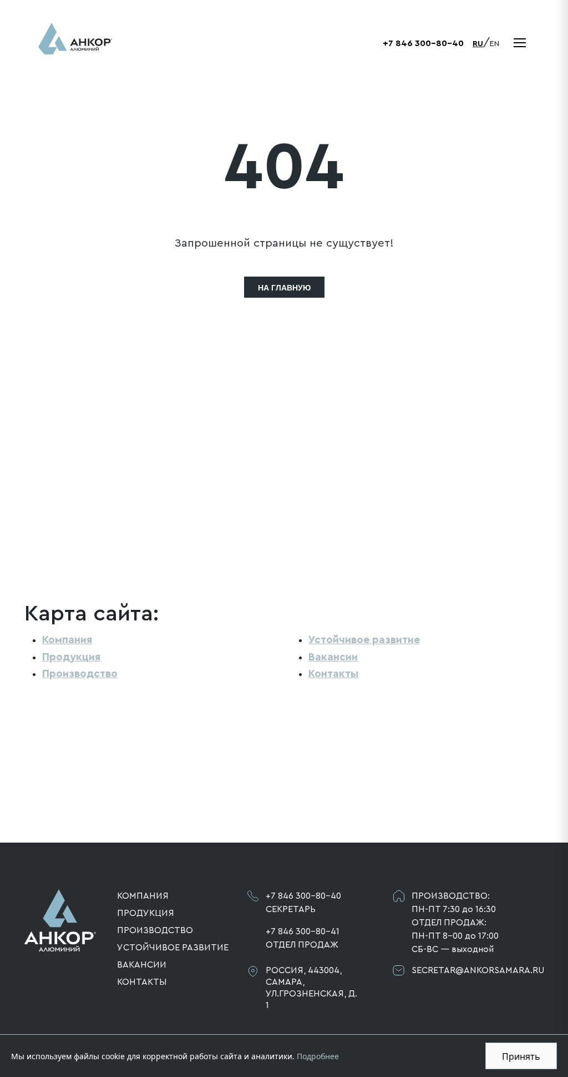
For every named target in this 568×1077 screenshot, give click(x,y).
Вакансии (333, 657)
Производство (80, 673)
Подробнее (318, 1056)
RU (478, 44)
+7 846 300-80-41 (302, 931)
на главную (284, 287)
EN (494, 44)
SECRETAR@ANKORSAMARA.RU (478, 970)
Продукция (71, 657)
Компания (67, 639)
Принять (521, 1056)
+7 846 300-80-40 (423, 43)
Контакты (333, 673)
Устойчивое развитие (364, 639)
